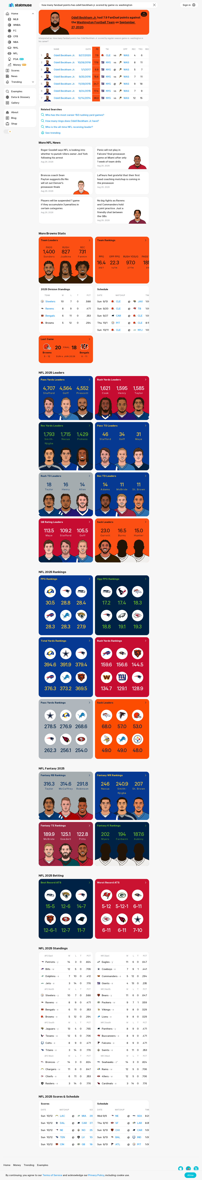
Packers (106, 1002)
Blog (13, 118)
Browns (47, 352)
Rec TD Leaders (106, 476)
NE (61, 1130)
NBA (15, 42)
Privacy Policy (96, 1175)
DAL (62, 1123)
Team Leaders (49, 240)
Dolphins (50, 976)
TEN (62, 1137)
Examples (16, 91)
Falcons (106, 1043)
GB (83, 1144)
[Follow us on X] (196, 1168)
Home (6, 1165)
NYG (108, 62)
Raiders (49, 1083)
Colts (48, 1043)
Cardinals (107, 1083)
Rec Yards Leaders (52, 425)
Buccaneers (109, 1035)
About (14, 112)
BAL (117, 1137)
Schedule (102, 289)
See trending (52, 132)
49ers (105, 1076)
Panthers (107, 1028)
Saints (105, 1050)
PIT (118, 322)
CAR (118, 315)
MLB (15, 19)
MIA (84, 1116)
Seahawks (107, 1062)
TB (139, 308)
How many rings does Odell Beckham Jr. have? (72, 121)
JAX (140, 301)
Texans (49, 1035)
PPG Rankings (49, 579)
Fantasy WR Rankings (110, 775)
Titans (49, 1050)
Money (17, 64)
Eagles (106, 962)
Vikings (106, 1009)
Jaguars (50, 1028)
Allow (190, 1175)
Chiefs (49, 1076)
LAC (62, 1116)
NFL (15, 53)
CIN (62, 1144)
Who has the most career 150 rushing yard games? (74, 115)
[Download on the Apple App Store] (180, 1168)
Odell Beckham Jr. (84, 17)
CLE (108, 55)
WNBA (17, 25)
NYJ (140, 330)
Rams (105, 1069)
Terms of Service (52, 1175)
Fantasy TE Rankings (53, 825)
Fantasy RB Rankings (53, 775)
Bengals (50, 315)
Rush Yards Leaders (109, 379)
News (14, 76)
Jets (48, 983)
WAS (126, 55)
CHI (117, 1130)
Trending (29, 1165)
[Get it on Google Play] (188, 1168)
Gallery (15, 102)
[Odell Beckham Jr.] (47, 56)
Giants (105, 983)
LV (83, 1137)
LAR (139, 1123)
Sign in (187, 5)
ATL (117, 1144)
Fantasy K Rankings (109, 825)
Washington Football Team (96, 22)
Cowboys (107, 969)
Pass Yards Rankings (53, 702)
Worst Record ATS (108, 882)
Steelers (50, 301)
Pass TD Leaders (107, 425)
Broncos (50, 1062)
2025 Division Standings (55, 289)
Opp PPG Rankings (108, 579)
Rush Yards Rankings (109, 640)
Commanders (109, 976)
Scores (15, 70)
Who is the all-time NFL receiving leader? (69, 127)
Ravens (49, 308)
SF (116, 1123)
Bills (47, 969)
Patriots (50, 962)
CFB (15, 36)
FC (14, 30)
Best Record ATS (51, 882)
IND (139, 1137)
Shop (14, 123)
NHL (15, 47)
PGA (15, 59)
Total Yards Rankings (53, 640)
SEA (139, 1116)
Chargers (50, 1069)
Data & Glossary (20, 97)
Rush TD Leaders (51, 476)
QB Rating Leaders (52, 522)
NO (83, 1130)
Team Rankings (106, 240)
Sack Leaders (105, 522)
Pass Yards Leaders (53, 379)
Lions (105, 1016)
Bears (105, 995)
